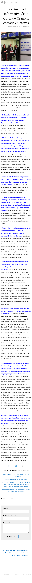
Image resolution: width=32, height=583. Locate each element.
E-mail (9, 515)
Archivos (16, 575)
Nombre (5, 508)
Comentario (6, 523)
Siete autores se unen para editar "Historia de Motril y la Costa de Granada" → (23, 554)
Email (23, 466)
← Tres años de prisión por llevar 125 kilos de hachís (9, 553)
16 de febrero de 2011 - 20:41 (12, 27)
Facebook (9, 466)
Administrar (26, 575)
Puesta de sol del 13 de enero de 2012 (16, 479)
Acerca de (5, 575)
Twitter (16, 466)
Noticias (26, 27)
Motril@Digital (11, 2)
